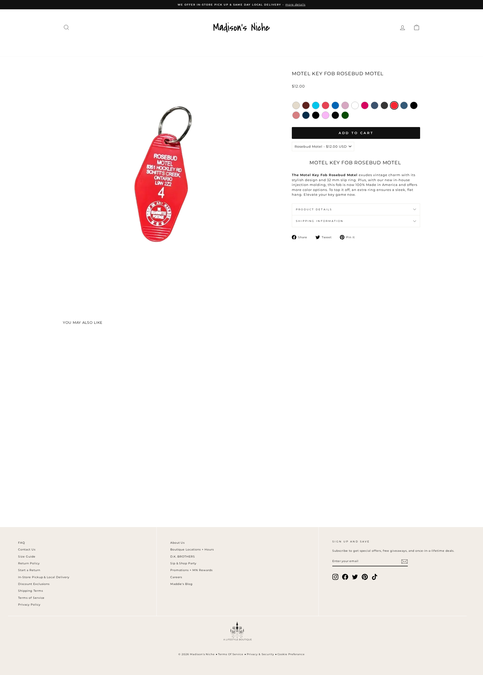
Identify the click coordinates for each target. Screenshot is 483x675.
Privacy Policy (29, 604)
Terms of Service (31, 598)
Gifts (349, 46)
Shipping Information (319, 221)
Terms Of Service (230, 654)
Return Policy (29, 563)
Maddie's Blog (181, 584)
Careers (176, 577)
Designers (155, 46)
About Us (177, 542)
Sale (369, 46)
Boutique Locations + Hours (192, 549)
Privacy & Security (260, 654)
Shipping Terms (30, 590)
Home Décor (237, 46)
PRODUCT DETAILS (314, 209)
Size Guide (26, 556)
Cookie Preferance (291, 654)
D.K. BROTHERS (182, 556)
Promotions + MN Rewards (191, 570)
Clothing (120, 46)
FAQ (21, 542)
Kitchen (274, 46)
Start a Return (29, 570)
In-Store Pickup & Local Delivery (43, 577)
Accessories (195, 46)
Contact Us (26, 549)
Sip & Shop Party (183, 563)
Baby (327, 46)
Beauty (303, 46)
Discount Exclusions (34, 584)
